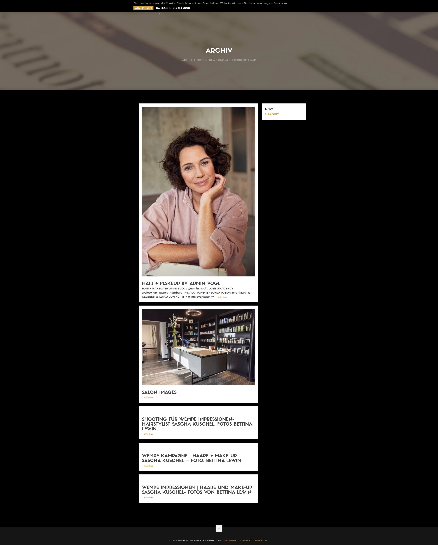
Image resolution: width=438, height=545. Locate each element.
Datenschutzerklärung (173, 8)
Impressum (229, 540)
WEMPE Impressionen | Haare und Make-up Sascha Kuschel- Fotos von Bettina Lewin (197, 490)
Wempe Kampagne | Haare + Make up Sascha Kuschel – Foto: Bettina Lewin (191, 458)
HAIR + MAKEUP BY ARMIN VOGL (181, 284)
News (269, 109)
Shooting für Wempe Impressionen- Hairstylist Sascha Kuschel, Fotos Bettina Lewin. (197, 424)
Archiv (273, 114)
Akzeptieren (143, 8)
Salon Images (159, 393)
